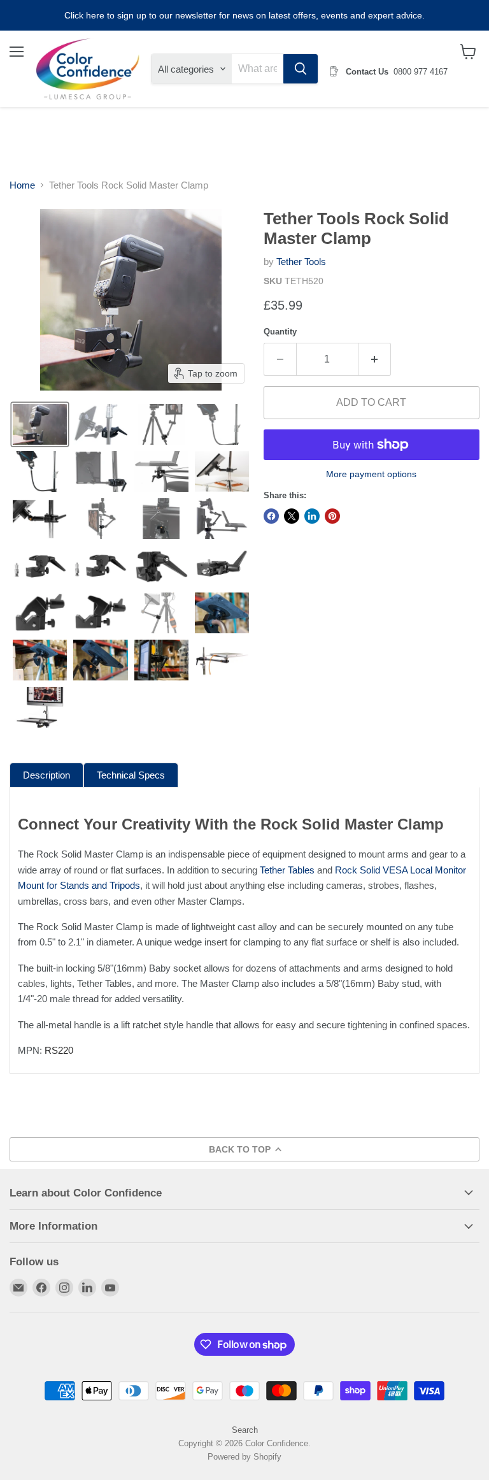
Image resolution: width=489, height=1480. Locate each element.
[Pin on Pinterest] (332, 516)
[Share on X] (291, 516)
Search (245, 1430)
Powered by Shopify (244, 1457)
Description (46, 775)
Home (22, 185)
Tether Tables (287, 870)
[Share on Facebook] (271, 516)
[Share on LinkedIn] (312, 516)
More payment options (371, 474)
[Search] (300, 68)
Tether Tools (301, 261)
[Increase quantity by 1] (374, 359)
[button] (39, 424)
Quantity (280, 331)
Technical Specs (131, 775)
